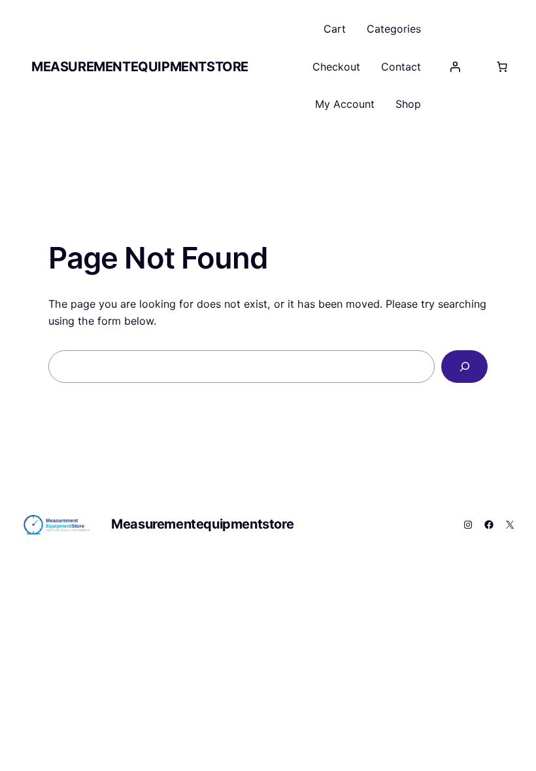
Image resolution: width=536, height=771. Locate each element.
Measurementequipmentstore (139, 66)
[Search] (464, 366)
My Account (345, 103)
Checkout (336, 66)
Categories (394, 28)
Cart (335, 28)
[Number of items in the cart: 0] (502, 67)
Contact (401, 66)
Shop (408, 103)
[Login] (455, 67)
